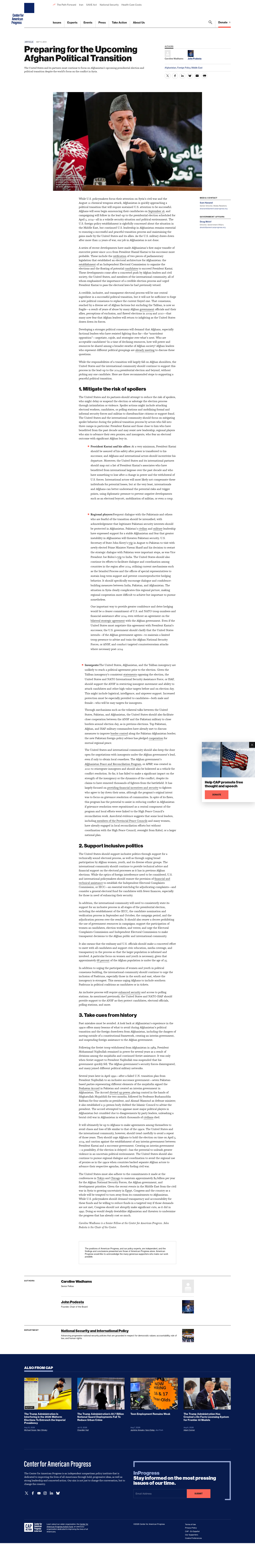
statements (130, 674)
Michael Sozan (30, 1430)
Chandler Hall (83, 1430)
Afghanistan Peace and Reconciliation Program (113, 764)
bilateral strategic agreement (108, 621)
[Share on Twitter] (168, 76)
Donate (223, 22)
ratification (119, 256)
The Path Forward (66, 4)
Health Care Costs (131, 4)
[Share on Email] (197, 76)
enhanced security (129, 992)
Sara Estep (150, 1430)
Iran (81, 4)
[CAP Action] (34, 1527)
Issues (57, 22)
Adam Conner (189, 1430)
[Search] (210, 24)
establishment (87, 264)
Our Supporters (191, 1535)
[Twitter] (26, 1493)
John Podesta (72, 1302)
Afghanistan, (171, 67)
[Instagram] (45, 1493)
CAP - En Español (192, 1531)
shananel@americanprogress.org (213, 209)
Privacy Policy (191, 1528)
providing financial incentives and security (132, 788)
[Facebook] (32, 1493)
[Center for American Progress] (29, 14)
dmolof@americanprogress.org (212, 227)
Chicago (115, 1178)
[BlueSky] (58, 1493)
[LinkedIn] (51, 1493)
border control (119, 733)
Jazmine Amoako (137, 1430)
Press (102, 22)
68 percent (103, 960)
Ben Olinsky (42, 1430)
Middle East (196, 67)
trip (131, 543)
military (157, 529)
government (147, 309)
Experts (72, 22)
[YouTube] (39, 1493)
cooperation (156, 738)
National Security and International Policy (95, 1331)
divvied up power (119, 1092)
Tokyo (100, 1178)
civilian (143, 529)
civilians (148, 1117)
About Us (139, 22)
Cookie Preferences (193, 1538)
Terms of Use (190, 1524)
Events (88, 22)
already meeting (145, 350)
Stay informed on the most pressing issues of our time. (174, 1478)
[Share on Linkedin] (182, 76)
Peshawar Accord (89, 1088)
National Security (109, 4)
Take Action (119, 22)
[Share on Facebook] (175, 76)
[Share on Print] (204, 76)
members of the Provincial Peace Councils (121, 821)
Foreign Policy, (184, 67)
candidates (131, 268)
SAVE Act (91, 4)
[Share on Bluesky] (190, 76)
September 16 (156, 211)
